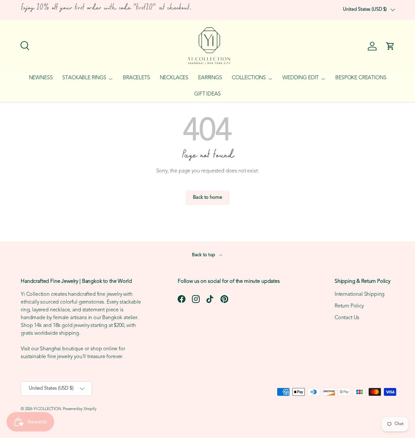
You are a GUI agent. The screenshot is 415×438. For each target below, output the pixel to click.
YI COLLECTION (47, 409)
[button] (390, 46)
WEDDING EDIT (300, 78)
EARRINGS (210, 78)
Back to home (207, 197)
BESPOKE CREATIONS (360, 78)
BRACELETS (136, 78)
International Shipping (360, 294)
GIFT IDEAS (207, 94)
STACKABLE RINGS (84, 78)
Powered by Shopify (80, 409)
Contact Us (347, 317)
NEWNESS (41, 78)
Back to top (204, 255)
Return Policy (349, 306)
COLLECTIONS (249, 78)
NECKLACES (174, 78)
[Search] (24, 45)
